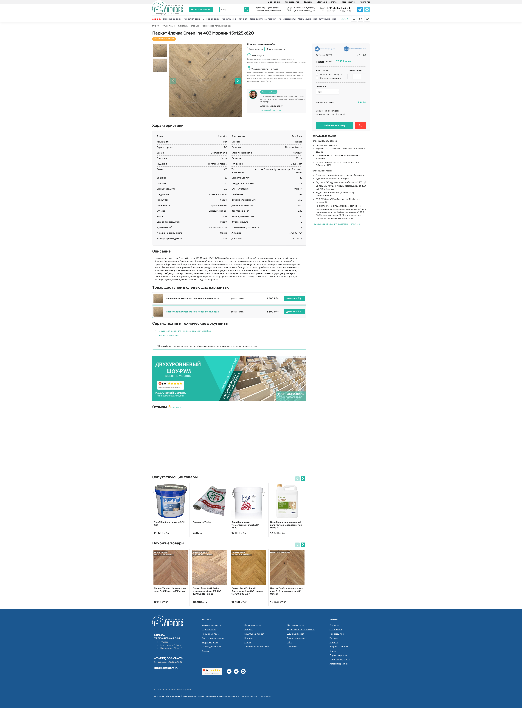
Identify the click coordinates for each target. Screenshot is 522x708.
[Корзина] (367, 19)
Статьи (333, 651)
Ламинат (243, 19)
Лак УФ (223, 199)
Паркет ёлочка (229, 19)
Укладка (308, 2)
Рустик (223, 158)
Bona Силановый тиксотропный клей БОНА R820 (245, 525)
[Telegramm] (236, 671)
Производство (292, 2)
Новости (334, 642)
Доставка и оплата (327, 2)
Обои (289, 642)
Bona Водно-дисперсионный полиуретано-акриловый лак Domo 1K (286, 525)
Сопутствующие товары (214, 638)
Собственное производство (268, 11)
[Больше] (364, 76)
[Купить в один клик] (360, 125)
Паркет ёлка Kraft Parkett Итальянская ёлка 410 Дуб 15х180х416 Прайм (207, 591)
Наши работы (348, 2)
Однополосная (255, 49)
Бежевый (213, 210)
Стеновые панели (296, 638)
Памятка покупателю (168, 335)
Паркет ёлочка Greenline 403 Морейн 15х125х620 (192, 311)
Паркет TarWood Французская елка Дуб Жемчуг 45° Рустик (170, 589)
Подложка (292, 646)
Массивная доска (211, 19)
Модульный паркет (307, 19)
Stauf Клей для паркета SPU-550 (170, 523)
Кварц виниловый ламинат (263, 19)
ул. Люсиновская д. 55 (304, 9)
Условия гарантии (339, 663)
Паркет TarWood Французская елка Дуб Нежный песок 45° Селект (286, 591)
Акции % (156, 19)
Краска (247, 642)
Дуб (225, 147)
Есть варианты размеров (164, 39)
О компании (274, 2)
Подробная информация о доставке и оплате (335, 223)
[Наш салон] (229, 378)
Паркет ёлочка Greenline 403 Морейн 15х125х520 (192, 298)
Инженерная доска (172, 19)
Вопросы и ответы (339, 646)
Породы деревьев (338, 655)
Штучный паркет (327, 19)
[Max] (243, 671)
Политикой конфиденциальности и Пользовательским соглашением (238, 696)
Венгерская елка (219, 152)
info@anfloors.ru (166, 668)
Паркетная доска (192, 19)
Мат (225, 141)
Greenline (222, 136)
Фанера (205, 651)
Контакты (365, 2)
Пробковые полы (287, 19)
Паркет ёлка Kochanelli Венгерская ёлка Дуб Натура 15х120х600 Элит (247, 591)
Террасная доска (210, 642)
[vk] (229, 671)
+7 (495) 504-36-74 (338, 7)
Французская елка (276, 49)
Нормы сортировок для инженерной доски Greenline (184, 330)
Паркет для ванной (211, 646)
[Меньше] (349, 76)
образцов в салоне (267, 8)
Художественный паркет (256, 646)
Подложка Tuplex (202, 522)
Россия (223, 221)
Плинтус (248, 638)
